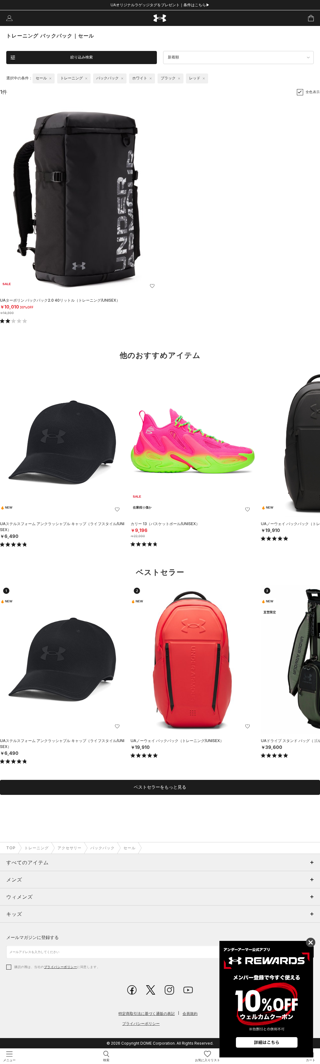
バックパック (102, 848)
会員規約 (190, 1013)
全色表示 (313, 92)
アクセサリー (70, 848)
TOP (11, 848)
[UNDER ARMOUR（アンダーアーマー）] (160, 18)
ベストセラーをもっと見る (160, 787)
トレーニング (36, 848)
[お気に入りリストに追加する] (152, 286)
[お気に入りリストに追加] (117, 509)
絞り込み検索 (81, 57)
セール (129, 848)
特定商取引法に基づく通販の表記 (146, 1013)
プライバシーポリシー (60, 967)
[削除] (50, 78)
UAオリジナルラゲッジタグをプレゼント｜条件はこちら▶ (160, 5)
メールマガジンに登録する (32, 937)
